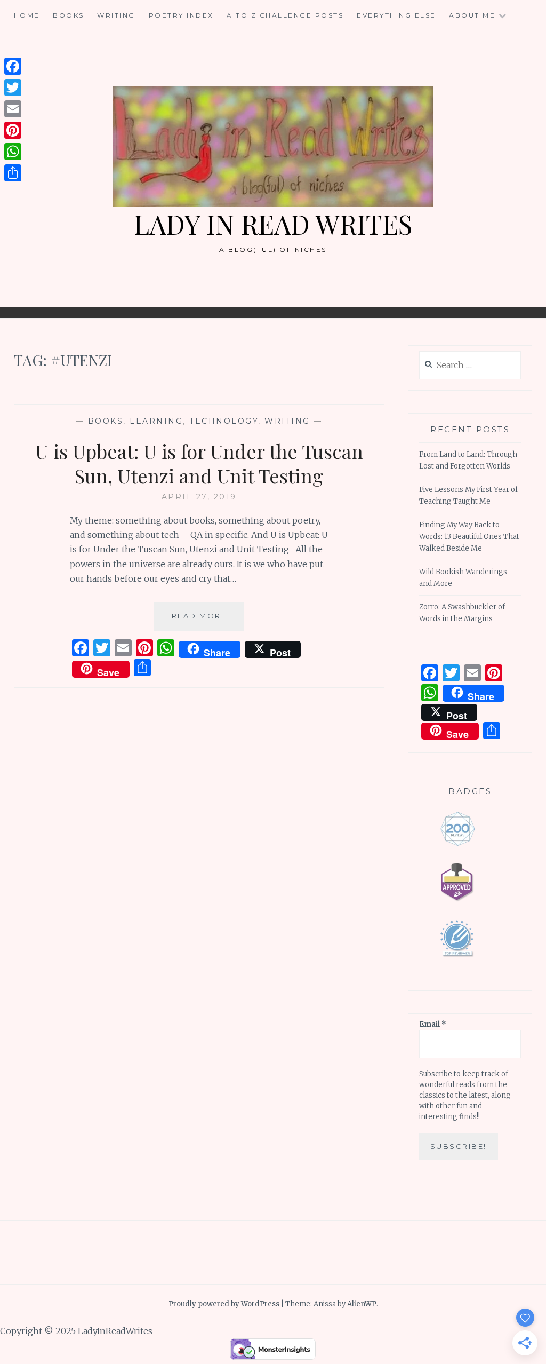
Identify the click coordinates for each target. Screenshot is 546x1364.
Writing (116, 15)
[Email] (12, 109)
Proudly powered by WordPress (223, 1304)
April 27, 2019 (199, 497)
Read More (208, 621)
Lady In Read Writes (273, 224)
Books (68, 15)
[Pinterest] (12, 130)
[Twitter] (12, 87)
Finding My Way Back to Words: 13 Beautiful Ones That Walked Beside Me (469, 536)
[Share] (12, 173)
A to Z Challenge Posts (285, 15)
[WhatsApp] (12, 151)
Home (27, 15)
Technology (223, 421)
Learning (156, 421)
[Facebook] (12, 66)
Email (432, 1024)
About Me (472, 15)
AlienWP (361, 1304)
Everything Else (396, 15)
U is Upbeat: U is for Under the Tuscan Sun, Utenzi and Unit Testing (199, 463)
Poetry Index (181, 15)
